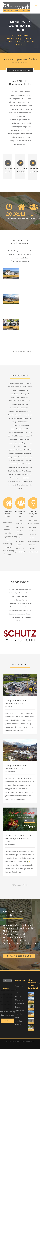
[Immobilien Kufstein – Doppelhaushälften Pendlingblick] (31, 1014)
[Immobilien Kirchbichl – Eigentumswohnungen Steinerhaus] (31, 1007)
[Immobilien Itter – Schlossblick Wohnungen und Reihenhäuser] (31, 1028)
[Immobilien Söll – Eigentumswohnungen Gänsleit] (31, 1000)
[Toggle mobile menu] (36, 5)
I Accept (8, 1020)
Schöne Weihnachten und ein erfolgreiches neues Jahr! (18, 838)
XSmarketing (31, 1041)
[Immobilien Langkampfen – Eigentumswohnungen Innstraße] (31, 1021)
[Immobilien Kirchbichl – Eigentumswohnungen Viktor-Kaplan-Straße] (31, 994)
